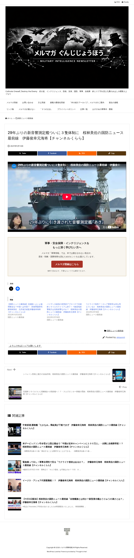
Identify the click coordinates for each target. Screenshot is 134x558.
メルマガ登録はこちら (67, 264)
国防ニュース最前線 (25, 118)
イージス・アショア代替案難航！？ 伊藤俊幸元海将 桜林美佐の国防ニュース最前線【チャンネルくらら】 (74, 480)
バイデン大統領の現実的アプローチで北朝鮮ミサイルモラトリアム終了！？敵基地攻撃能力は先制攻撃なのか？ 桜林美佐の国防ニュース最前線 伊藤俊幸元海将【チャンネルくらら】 (64, 309)
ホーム (9, 118)
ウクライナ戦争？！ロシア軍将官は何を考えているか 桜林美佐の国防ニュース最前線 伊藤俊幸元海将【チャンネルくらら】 (103, 306)
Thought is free (81, 551)
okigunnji (120, 337)
